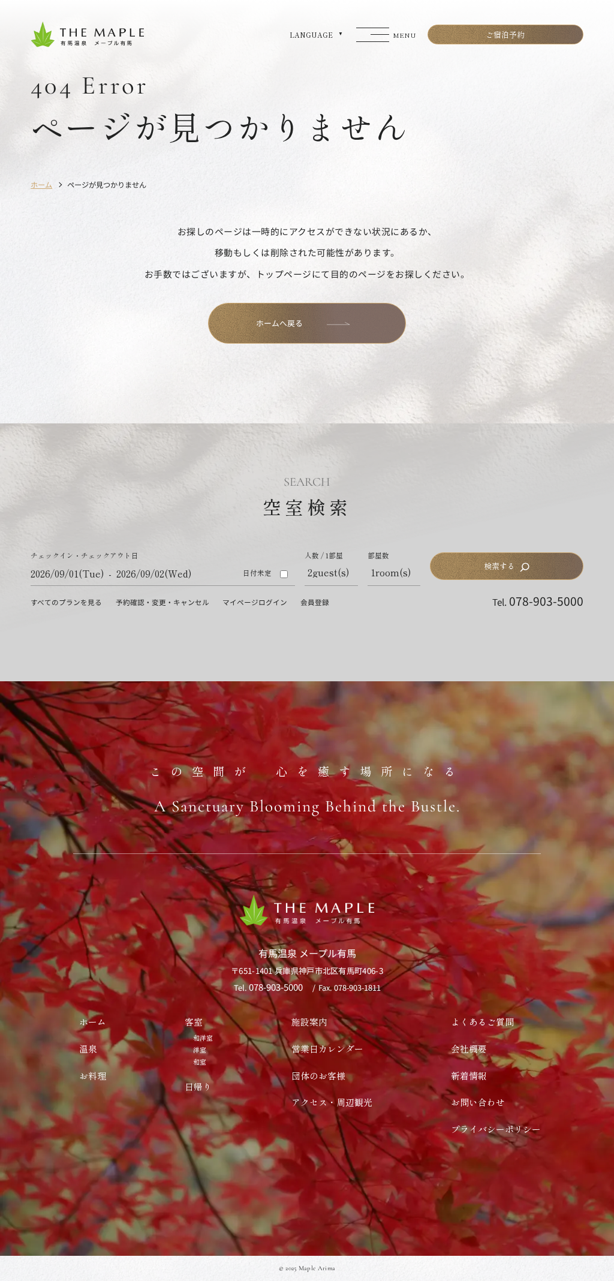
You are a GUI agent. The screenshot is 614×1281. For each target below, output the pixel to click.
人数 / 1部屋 (324, 556)
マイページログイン (254, 602)
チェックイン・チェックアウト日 (85, 556)
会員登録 (314, 602)
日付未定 (257, 573)
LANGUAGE (311, 35)
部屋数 (378, 556)
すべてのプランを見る (66, 602)
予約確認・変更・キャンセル (162, 602)
